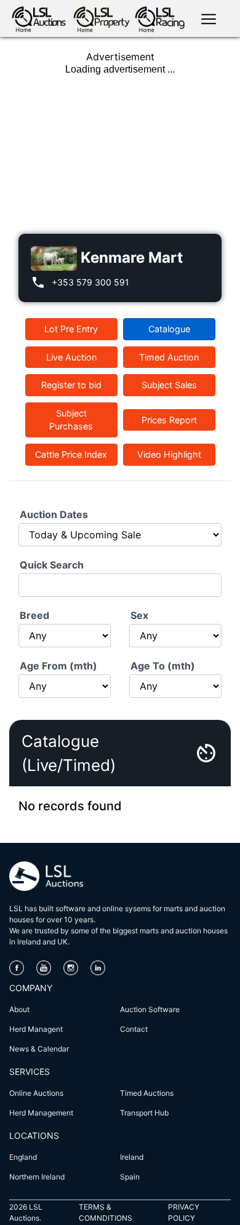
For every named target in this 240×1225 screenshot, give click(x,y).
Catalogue (169, 329)
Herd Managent (36, 1029)
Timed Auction (169, 357)
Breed (34, 615)
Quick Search (52, 565)
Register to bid (71, 385)
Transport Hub (144, 1112)
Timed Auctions (147, 1093)
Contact (134, 1029)
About (19, 1009)
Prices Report (169, 420)
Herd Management (41, 1112)
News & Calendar (39, 1048)
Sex (139, 615)
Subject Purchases (71, 420)
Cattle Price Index (71, 454)
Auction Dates (54, 514)
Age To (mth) (162, 666)
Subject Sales (169, 385)
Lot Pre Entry (71, 329)
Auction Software (150, 1009)
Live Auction (71, 357)
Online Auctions (36, 1093)
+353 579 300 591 (90, 282)
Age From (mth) (58, 666)
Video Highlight (169, 454)
